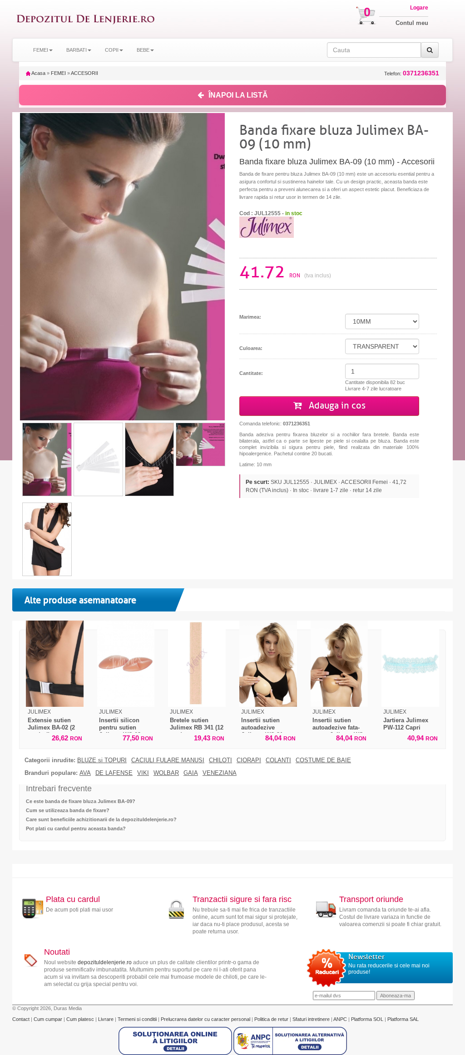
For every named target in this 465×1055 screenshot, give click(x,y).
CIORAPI (249, 760)
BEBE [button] (143, 50)
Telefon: (411, 73)
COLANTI (278, 760)
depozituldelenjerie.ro (105, 962)
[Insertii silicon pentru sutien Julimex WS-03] (126, 664)
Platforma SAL (403, 1019)
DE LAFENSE (114, 773)
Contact (21, 1019)
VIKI (143, 773)
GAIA (190, 773)
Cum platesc (80, 1019)
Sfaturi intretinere (311, 1019)
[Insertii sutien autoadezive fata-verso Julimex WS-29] (339, 664)
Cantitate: (251, 373)
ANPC (340, 1019)
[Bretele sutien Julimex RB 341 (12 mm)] (197, 664)
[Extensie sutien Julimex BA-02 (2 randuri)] (55, 664)
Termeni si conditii (138, 1019)
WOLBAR (166, 773)
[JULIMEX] (266, 227)
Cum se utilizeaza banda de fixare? (67, 810)
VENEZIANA (220, 773)
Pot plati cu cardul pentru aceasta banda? (76, 828)
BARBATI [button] (76, 50)
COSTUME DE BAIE (323, 760)
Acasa (37, 73)
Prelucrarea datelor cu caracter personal (206, 1019)
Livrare (106, 1019)
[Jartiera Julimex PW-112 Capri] (410, 664)
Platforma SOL (367, 1019)
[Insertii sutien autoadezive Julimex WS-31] (268, 664)
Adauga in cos (336, 405)
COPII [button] (112, 50)
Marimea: (250, 317)
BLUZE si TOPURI (102, 760)
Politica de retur (272, 1019)
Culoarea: (250, 348)
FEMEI (58, 73)
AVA (85, 773)
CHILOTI (220, 760)
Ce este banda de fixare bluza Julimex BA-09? (80, 801)
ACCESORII (84, 73)
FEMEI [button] (40, 50)
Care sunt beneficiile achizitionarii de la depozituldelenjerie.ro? (101, 819)
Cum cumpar (49, 1019)
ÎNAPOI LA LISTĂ (238, 95)
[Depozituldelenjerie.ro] (85, 19)
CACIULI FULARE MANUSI (167, 760)
